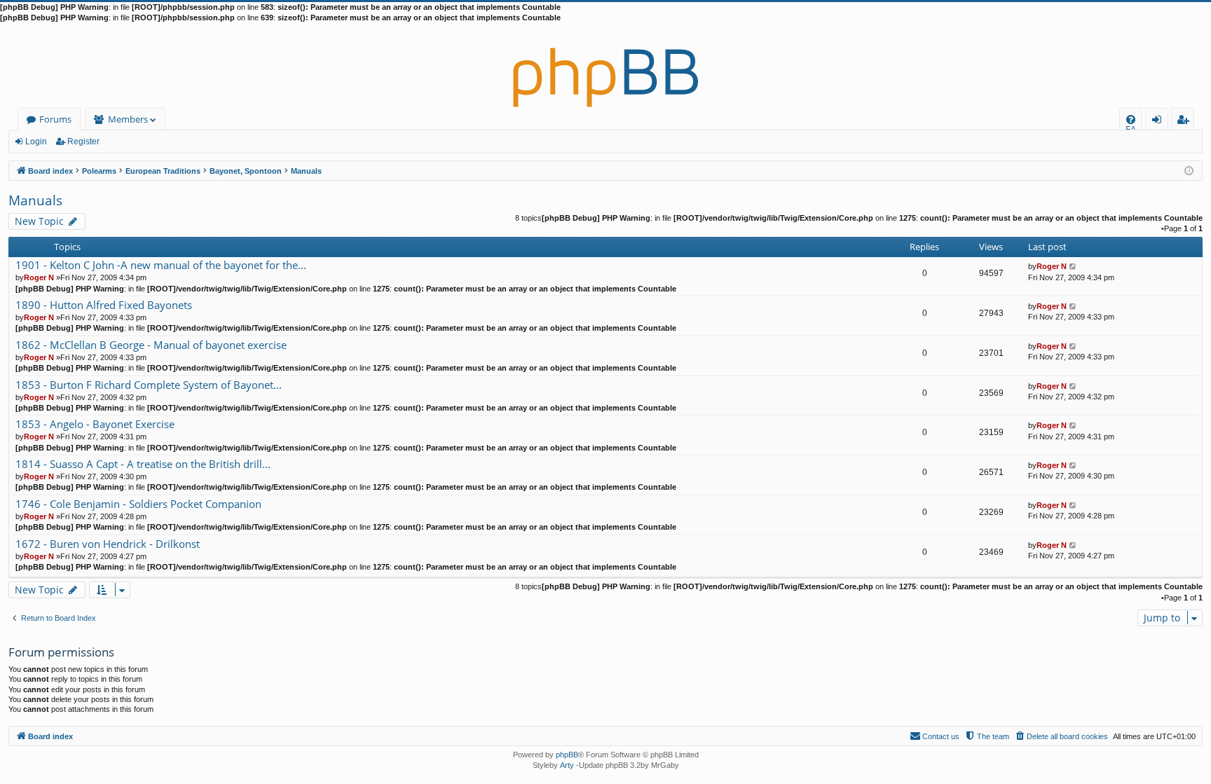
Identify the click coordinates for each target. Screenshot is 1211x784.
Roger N (39, 277)
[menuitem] (1131, 119)
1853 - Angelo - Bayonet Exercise (95, 424)
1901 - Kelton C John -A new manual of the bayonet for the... (160, 265)
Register (83, 141)
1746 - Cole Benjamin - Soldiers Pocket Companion (138, 504)
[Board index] (605, 66)
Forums (55, 119)
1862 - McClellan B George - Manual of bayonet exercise (151, 345)
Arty (567, 765)
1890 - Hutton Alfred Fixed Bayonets (103, 305)
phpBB (567, 754)
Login (36, 141)
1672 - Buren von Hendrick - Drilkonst (107, 544)
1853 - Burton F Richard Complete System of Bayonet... (148, 385)
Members (128, 119)
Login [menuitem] (1159, 121)
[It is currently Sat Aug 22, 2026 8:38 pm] (1188, 170)
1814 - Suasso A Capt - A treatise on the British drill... (143, 464)
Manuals (35, 200)
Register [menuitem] (1185, 121)
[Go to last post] (1073, 266)
